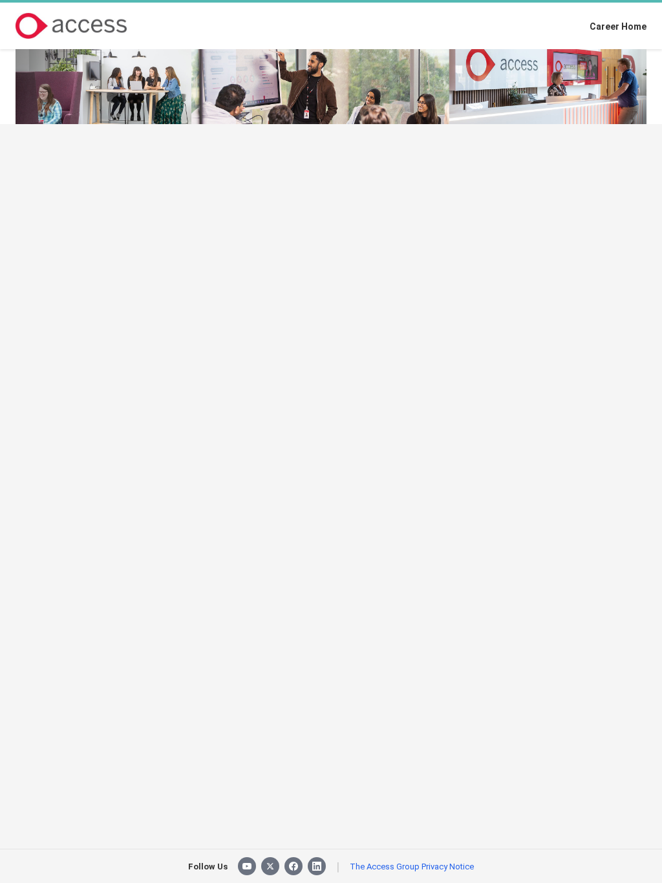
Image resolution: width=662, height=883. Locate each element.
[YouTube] (247, 866)
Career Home (618, 26)
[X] (270, 866)
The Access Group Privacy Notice (412, 866)
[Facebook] (293, 866)
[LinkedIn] (317, 866)
